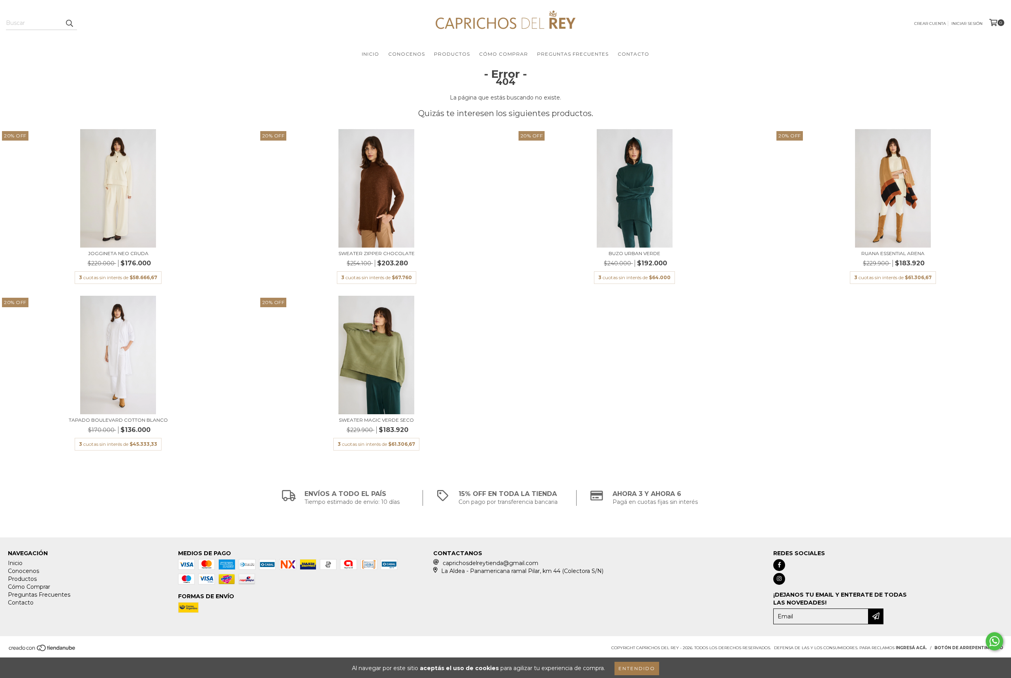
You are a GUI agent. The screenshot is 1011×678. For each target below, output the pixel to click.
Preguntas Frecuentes (573, 54)
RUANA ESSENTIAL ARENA (893, 253)
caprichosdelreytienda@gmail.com (490, 563)
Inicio (370, 54)
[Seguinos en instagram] (779, 579)
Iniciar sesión (967, 23)
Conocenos (406, 54)
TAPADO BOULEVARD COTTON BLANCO (118, 420)
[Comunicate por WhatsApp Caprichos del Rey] (994, 641)
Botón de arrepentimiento (968, 647)
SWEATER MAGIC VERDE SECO (376, 420)
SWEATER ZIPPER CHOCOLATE (376, 253)
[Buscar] (69, 23)
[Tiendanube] (42, 650)
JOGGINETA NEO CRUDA (118, 253)
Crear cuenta (930, 23)
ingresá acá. (911, 647)
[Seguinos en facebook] (779, 565)
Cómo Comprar (503, 54)
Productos (452, 54)
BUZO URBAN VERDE (634, 253)
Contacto (633, 54)
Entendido (636, 668)
